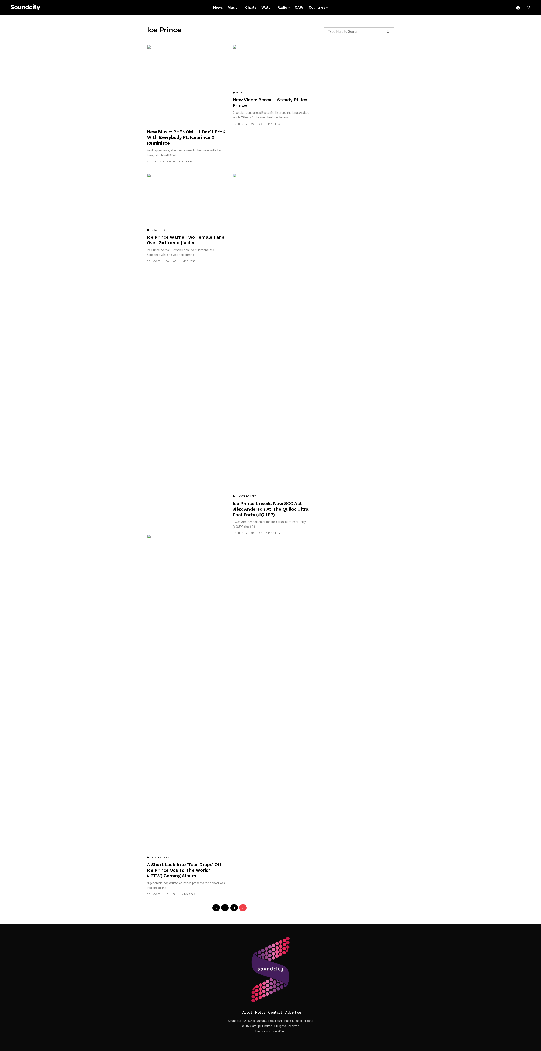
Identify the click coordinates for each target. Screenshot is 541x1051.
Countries (317, 7)
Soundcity (154, 161)
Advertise (293, 1012)
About (247, 1012)
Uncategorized (160, 230)
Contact (275, 1012)
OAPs (299, 7)
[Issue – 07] (270, 969)
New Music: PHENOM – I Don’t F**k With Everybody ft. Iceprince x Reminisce (186, 137)
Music (232, 7)
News (218, 7)
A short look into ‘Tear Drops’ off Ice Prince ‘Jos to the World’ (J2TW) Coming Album (184, 870)
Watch (266, 7)
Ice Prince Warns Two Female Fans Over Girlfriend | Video (185, 239)
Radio (282, 7)
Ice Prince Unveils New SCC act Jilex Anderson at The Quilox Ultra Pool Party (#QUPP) (271, 509)
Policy (260, 1012)
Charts (250, 7)
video (239, 93)
